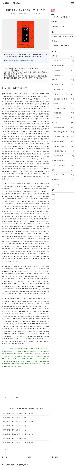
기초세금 (63, 56)
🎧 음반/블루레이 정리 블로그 (60, 46)
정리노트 (63, 170)
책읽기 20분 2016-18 (64, 151)
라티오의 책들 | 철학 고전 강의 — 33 (12, 438)
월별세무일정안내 (64, 65)
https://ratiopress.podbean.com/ (23, 61)
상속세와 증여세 (64, 75)
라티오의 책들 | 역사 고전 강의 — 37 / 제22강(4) (16, 413)
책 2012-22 (64, 118)
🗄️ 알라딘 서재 (56, 41)
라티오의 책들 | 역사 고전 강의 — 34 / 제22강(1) (16, 434)
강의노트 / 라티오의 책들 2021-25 (22, 13)
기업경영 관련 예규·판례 (64, 94)
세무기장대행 (64, 61)
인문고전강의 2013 (64, 161)
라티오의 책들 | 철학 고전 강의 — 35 (12, 426)
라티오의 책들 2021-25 (23, 409)
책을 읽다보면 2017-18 (64, 146)
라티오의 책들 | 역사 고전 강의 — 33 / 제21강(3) (16, 442)
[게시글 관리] (10, 397)
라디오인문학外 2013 (64, 165)
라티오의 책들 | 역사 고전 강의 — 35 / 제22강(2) (25, 10)
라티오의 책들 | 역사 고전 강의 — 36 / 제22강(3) (16, 422)
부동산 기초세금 (64, 70)
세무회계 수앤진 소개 (58, 26)
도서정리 (64, 179)
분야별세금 (63, 80)
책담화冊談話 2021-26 (64, 127)
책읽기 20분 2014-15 (64, 156)
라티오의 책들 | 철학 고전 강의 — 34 (12, 430)
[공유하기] (8, 397)
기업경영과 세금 (64, 84)
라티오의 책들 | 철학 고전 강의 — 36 (12, 417)
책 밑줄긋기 (63, 103)
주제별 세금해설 (64, 89)
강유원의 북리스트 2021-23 (64, 137)
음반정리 (64, 184)
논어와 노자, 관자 (64, 175)
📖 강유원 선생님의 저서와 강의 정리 (62, 37)
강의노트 (11, 409)
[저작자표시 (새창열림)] (22, 398)
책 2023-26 (64, 113)
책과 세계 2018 (64, 141)
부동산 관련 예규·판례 (64, 99)
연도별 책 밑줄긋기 (64, 108)
